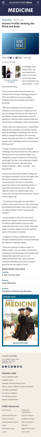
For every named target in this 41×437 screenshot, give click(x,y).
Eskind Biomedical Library (10, 422)
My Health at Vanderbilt (9, 390)
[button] (3, 2)
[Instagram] (12, 367)
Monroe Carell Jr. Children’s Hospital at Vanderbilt (17, 386)
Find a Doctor (6, 410)
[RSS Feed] (3, 367)
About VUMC (25, 432)
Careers (4, 432)
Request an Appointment (10, 399)
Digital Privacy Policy (28, 428)
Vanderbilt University (28, 419)
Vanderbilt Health (7, 380)
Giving (4, 425)
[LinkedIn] (18, 367)
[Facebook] (6, 367)
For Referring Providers (9, 396)
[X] (15, 367)
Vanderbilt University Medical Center (13, 383)
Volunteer (24, 425)
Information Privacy (8, 428)
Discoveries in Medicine (9, 393)
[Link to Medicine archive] (20, 10)
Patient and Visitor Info (9, 415)
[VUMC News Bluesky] (21, 367)
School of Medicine (27, 415)
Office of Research (27, 422)
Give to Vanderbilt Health (10, 377)
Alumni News (6, 20)
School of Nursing (8, 419)
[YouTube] (9, 367)
